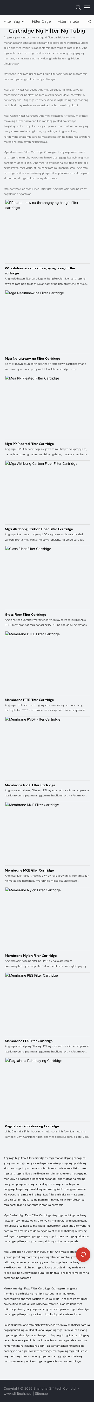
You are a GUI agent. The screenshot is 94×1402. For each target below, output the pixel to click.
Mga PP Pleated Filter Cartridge (29, 444)
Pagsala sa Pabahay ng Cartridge (32, 1126)
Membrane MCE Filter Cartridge (29, 870)
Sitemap (41, 1393)
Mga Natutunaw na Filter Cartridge (32, 358)
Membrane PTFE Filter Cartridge (29, 700)
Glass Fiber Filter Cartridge (25, 614)
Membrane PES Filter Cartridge (29, 1041)
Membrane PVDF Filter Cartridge (30, 785)
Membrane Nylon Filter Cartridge (31, 955)
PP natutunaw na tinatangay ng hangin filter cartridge (40, 270)
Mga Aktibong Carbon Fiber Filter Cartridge (39, 529)
